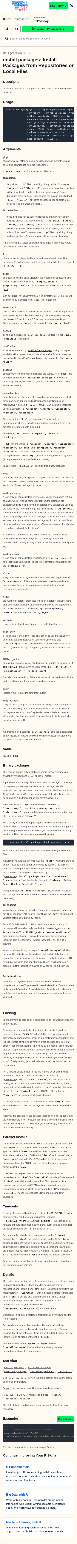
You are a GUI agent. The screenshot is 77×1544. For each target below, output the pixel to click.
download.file (36, 335)
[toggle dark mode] (7, 29)
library (56, 1395)
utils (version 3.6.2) (17, 53)
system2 (21, 1239)
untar (7, 1388)
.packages (10, 1399)
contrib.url (65, 1371)
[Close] (72, 5)
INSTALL (8, 1395)
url (6, 289)
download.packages (15, 1371)
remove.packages (38, 1395)
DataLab (51, 1447)
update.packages (14, 1367)
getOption (10, 876)
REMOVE (21, 1395)
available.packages (40, 350)
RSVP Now (57, 5)
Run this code (65, 1419)
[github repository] (17, 29)
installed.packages (42, 1371)
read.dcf (25, 1399)
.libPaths (13, 266)
